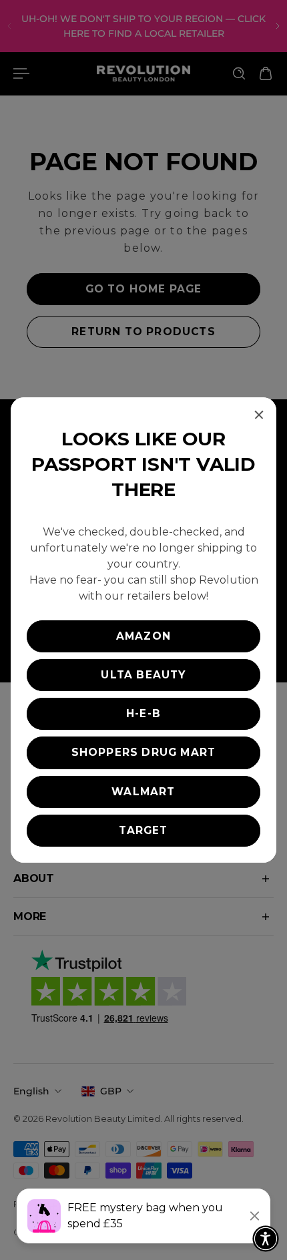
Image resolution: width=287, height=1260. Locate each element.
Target (143, 830)
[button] (265, 1238)
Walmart (143, 791)
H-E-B (143, 713)
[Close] (259, 415)
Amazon (143, 636)
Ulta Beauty (143, 674)
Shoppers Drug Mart (143, 752)
